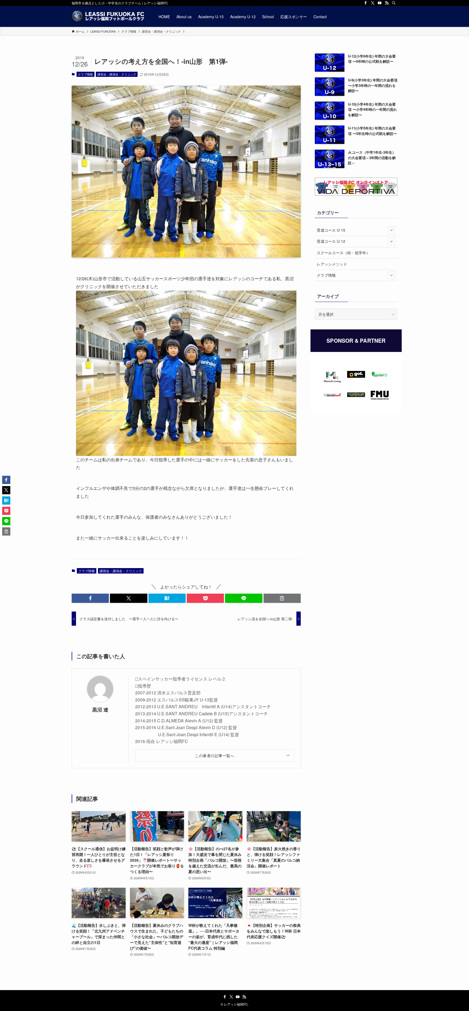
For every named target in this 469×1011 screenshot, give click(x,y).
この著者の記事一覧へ (214, 755)
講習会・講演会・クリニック (116, 74)
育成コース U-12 (331, 241)
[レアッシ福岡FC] (108, 16)
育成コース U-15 (331, 230)
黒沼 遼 (100, 709)
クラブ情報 (85, 74)
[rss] (386, 3)
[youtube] (379, 3)
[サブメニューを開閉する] (391, 230)
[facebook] (365, 3)
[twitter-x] (372, 3)
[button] (90, 598)
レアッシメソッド (332, 264)
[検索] (393, 3)
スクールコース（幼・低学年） (343, 252)
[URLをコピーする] (282, 598)
